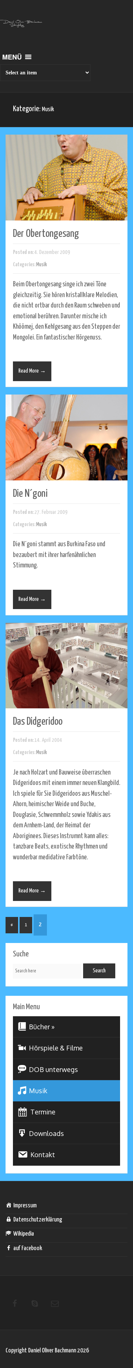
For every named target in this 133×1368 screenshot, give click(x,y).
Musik (41, 264)
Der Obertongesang (46, 234)
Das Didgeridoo (37, 722)
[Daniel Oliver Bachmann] (21, 27)
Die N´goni (30, 494)
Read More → (32, 371)
